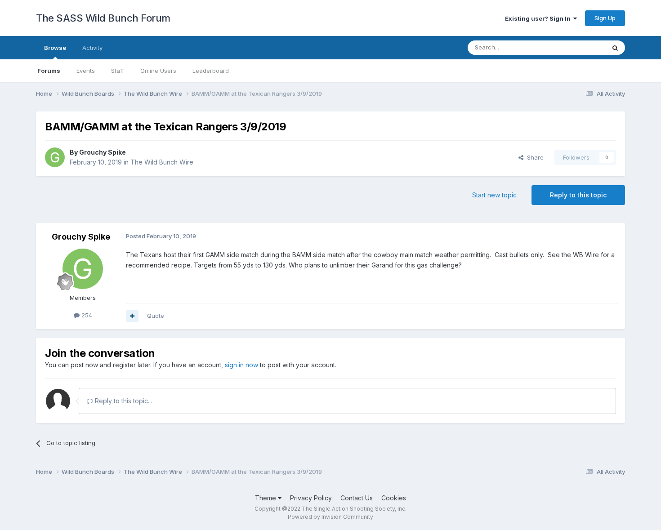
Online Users (158, 70)
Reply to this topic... (122, 401)
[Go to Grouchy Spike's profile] (55, 157)
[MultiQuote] (132, 316)
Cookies (393, 498)
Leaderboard (210, 70)
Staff (117, 70)
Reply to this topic (578, 195)
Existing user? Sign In (539, 18)
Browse (55, 47)
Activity (92, 47)
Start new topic (494, 195)
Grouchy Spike (102, 152)
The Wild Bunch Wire (161, 162)
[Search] (615, 47)
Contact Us (356, 498)
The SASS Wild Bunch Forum (103, 18)
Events (85, 70)
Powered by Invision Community (330, 516)
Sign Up (605, 18)
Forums (48, 70)
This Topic (579, 47)
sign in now (241, 365)
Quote (155, 315)
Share (533, 157)
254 (86, 315)
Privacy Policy (311, 498)
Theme (266, 498)
